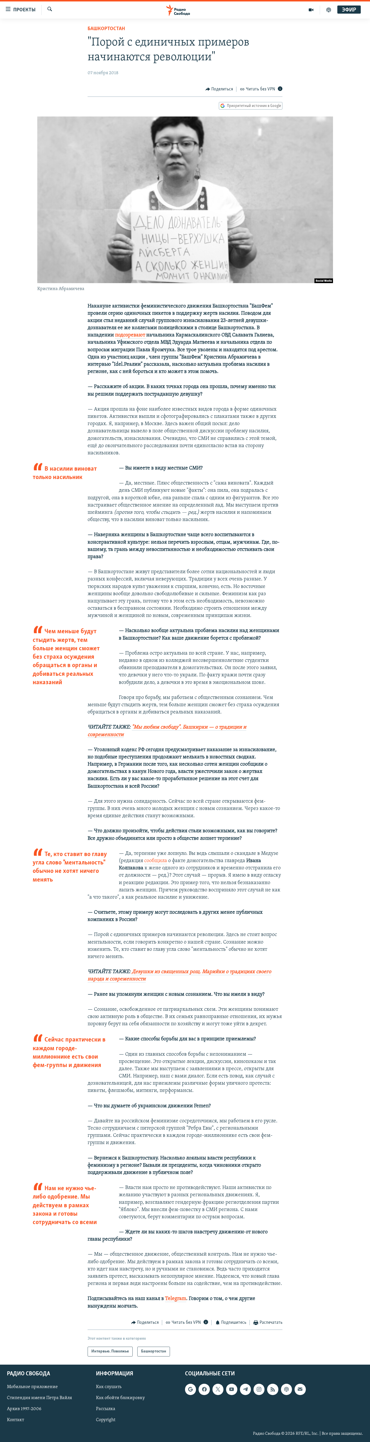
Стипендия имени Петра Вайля (39, 1398)
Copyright (105, 1420)
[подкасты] (328, 10)
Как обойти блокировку (120, 1398)
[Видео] (311, 10)
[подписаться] (300, 1389)
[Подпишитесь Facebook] (204, 1389)
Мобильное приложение (32, 1387)
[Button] (219, 89)
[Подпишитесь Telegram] (245, 1389)
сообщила (155, 861)
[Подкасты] (286, 1389)
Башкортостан (106, 29)
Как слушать (108, 1387)
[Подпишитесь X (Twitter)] (217, 1389)
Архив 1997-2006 (24, 1409)
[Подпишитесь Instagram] (259, 1389)
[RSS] (272, 1389)
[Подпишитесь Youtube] (231, 1389)
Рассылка (105, 1409)
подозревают (130, 335)
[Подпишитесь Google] (190, 1389)
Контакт (15, 1420)
